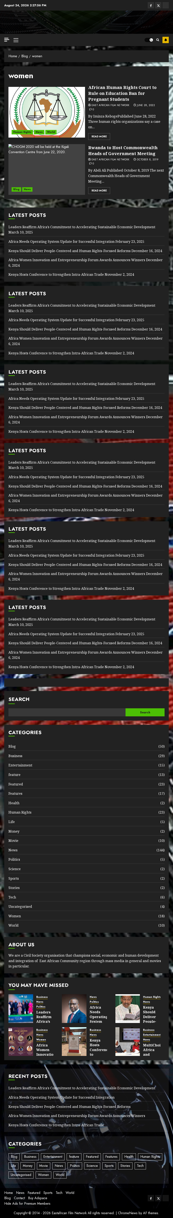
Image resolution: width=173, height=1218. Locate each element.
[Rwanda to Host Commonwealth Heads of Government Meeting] (46, 169)
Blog (16, 189)
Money (13, 831)
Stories (14, 887)
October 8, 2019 (147, 159)
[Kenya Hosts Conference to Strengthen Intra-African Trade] (74, 1041)
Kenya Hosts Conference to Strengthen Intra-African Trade (56, 274)
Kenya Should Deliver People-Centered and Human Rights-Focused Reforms (69, 251)
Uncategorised (20, 906)
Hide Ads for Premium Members (27, 1203)
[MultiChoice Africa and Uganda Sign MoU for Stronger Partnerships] (127, 1041)
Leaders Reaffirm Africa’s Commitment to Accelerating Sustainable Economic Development (81, 227)
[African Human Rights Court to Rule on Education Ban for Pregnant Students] (46, 112)
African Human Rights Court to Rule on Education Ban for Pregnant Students (122, 93)
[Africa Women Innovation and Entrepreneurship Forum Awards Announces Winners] (20, 1041)
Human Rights (22, 132)
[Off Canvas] (6, 39)
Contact (19, 1198)
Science (14, 869)
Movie (13, 840)
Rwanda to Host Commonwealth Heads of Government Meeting (123, 150)
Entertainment (20, 765)
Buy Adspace (37, 1198)
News (39, 132)
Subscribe (165, 40)
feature (14, 774)
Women (14, 916)
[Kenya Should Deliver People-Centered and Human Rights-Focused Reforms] (127, 1008)
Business (15, 756)
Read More (99, 136)
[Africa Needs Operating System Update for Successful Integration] (74, 1008)
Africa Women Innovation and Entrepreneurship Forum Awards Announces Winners (76, 260)
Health (13, 803)
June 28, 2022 (146, 105)
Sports (13, 878)
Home (8, 1192)
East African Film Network (111, 105)
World (51, 132)
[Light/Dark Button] (149, 40)
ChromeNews (128, 1213)
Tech (12, 897)
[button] (16, 40)
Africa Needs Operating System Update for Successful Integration (61, 241)
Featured (15, 784)
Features (15, 793)
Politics (14, 859)
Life (11, 821)
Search (19, 699)
